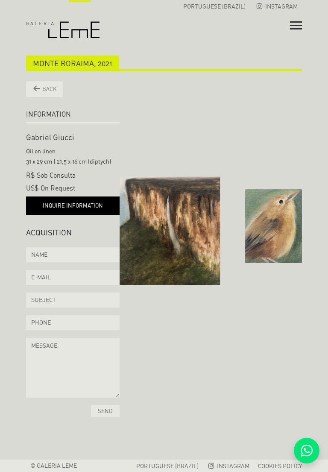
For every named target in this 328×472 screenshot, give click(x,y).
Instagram (281, 6)
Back (48, 88)
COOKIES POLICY (280, 465)
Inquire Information (73, 205)
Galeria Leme (63, 19)
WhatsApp (306, 450)
